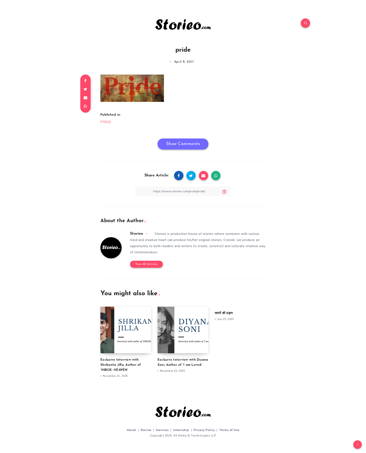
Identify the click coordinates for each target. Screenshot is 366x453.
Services (162, 430)
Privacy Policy (204, 430)
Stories (145, 430)
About (131, 430)
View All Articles (146, 264)
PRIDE (105, 122)
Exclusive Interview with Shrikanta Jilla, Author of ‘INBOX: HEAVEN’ (120, 365)
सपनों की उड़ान (224, 313)
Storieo (136, 234)
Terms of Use (229, 430)
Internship (181, 430)
